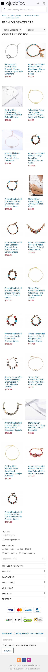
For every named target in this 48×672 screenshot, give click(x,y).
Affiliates (7, 593)
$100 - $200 (11, 553)
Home (4, 15)
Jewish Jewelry (16, 15)
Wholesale (7, 588)
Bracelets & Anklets (32, 15)
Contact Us (8, 577)
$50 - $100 (25, 549)
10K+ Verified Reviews (12, 566)
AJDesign (10, 535)
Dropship (6, 599)
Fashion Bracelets (12, 18)
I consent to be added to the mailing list (20, 645)
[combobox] (24, 9)
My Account (8, 582)
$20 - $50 (10, 549)
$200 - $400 (28, 553)
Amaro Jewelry (12, 539)
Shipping (6, 571)
